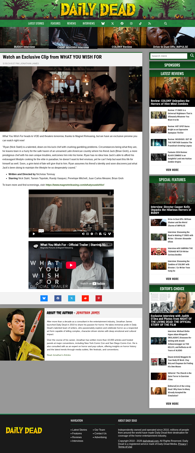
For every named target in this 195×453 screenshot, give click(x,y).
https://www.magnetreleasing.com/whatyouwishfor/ (75, 185)
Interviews (89, 23)
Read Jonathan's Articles (59, 355)
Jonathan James (29, 63)
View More (172, 170)
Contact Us (100, 433)
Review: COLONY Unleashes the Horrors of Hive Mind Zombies (170, 102)
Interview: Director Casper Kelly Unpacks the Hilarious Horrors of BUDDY (171, 210)
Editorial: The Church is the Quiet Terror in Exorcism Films (179, 376)
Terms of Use (125, 447)
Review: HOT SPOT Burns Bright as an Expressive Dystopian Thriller (179, 129)
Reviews (71, 23)
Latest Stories (36, 23)
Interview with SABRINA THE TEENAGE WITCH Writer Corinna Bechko (180, 251)
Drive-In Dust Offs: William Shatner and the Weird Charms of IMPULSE (179, 222)
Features (55, 23)
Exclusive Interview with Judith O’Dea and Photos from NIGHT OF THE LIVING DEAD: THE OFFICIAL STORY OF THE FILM (171, 320)
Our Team (99, 429)
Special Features (172, 179)
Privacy (182, 444)
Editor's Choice (172, 288)
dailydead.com (151, 441)
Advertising (100, 437)
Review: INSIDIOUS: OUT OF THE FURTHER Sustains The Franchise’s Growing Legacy (180, 142)
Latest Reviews (172, 73)
